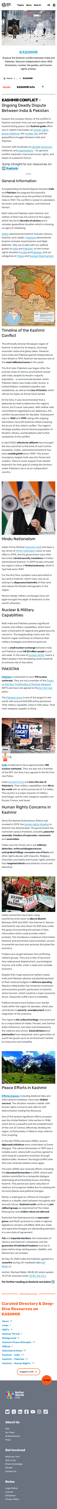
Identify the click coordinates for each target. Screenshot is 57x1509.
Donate (8, 1467)
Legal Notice (11, 1488)
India (15, 248)
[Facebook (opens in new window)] (26, 1412)
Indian (5, 233)
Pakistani (31, 237)
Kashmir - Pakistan (13, 1359)
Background (9, 1338)
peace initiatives (11, 133)
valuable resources (41, 146)
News (29, 5)
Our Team (10, 1432)
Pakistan (28, 248)
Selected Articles (12, 1350)
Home (9, 78)
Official (6, 1346)
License (9, 1492)
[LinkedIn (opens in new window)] (20, 1412)
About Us (12, 1422)
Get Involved (15, 1450)
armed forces (16, 782)
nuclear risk (31, 133)
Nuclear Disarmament (41, 256)
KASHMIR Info (26, 87)
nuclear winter (36, 655)
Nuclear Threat (11, 1333)
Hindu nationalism (26, 550)
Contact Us (10, 1471)
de (48, 5)
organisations (25, 150)
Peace (20, 256)
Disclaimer (10, 1495)
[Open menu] (54, 5)
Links (5, 1325)
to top (47, 1380)
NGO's (5, 1329)
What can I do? (12, 1456)
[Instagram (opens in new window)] (39, 1412)
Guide (6, 87)
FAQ (7, 1428)
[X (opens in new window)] (14, 1412)
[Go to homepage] (6, 5)
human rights (40, 129)
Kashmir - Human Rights (16, 1363)
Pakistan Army (14, 697)
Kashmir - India (11, 1354)
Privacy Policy (12, 1499)
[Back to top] (42, 87)
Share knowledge (14, 1464)
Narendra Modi (33, 547)
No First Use (45, 688)
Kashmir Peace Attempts (16, 1342)
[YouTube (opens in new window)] (33, 1412)
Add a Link (10, 1460)
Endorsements (12, 1436)
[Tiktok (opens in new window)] (45, 1412)
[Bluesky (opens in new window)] (7, 1412)
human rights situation (36, 824)
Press (8, 1440)
